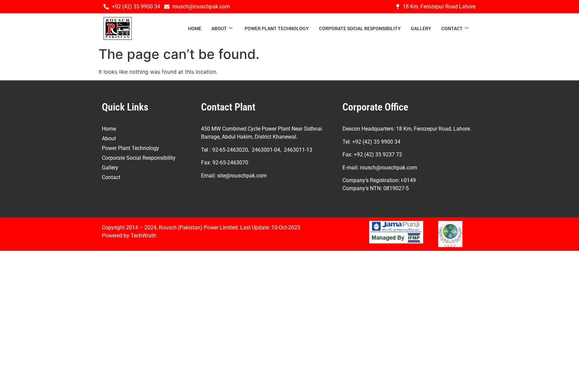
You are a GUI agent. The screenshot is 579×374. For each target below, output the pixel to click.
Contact (452, 28)
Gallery (421, 28)
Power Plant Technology (277, 28)
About (219, 28)
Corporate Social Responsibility (360, 28)
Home (194, 28)
